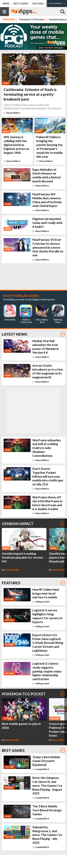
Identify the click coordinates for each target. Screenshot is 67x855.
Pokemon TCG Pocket (31, 19)
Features (38, 3)
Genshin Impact (18, 523)
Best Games (21, 3)
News (6, 3)
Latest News (14, 334)
